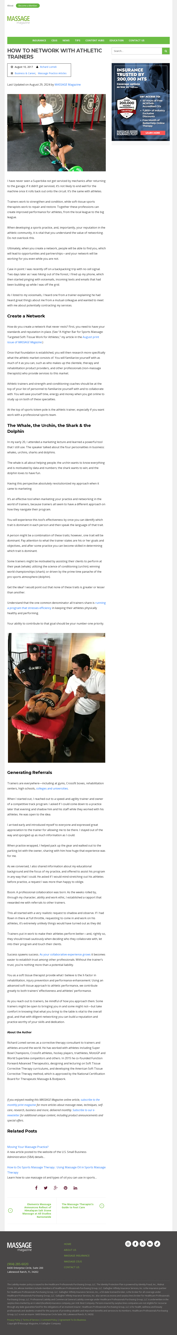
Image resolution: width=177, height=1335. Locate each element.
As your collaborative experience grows (65, 954)
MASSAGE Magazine (68, 84)
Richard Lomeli (48, 66)
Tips (77, 40)
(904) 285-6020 (17, 1264)
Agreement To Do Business (72, 1319)
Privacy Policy (13, 1319)
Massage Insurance (77, 1255)
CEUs (54, 40)
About (10, 5)
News (66, 40)
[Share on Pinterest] (65, 1187)
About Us (70, 1249)
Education (117, 40)
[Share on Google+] (55, 1187)
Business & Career (25, 73)
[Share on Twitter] (45, 1187)
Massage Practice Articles (52, 73)
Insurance (39, 40)
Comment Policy (49, 1319)
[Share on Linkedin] (75, 1187)
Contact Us (137, 40)
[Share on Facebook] (36, 1187)
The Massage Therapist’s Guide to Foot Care (78, 1206)
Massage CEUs (73, 1261)
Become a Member (27, 5)
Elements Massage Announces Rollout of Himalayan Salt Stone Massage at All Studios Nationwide (36, 1210)
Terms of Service (31, 1319)
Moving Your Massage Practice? (28, 1147)
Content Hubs (94, 40)
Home (67, 1244)
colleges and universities (52, 788)
